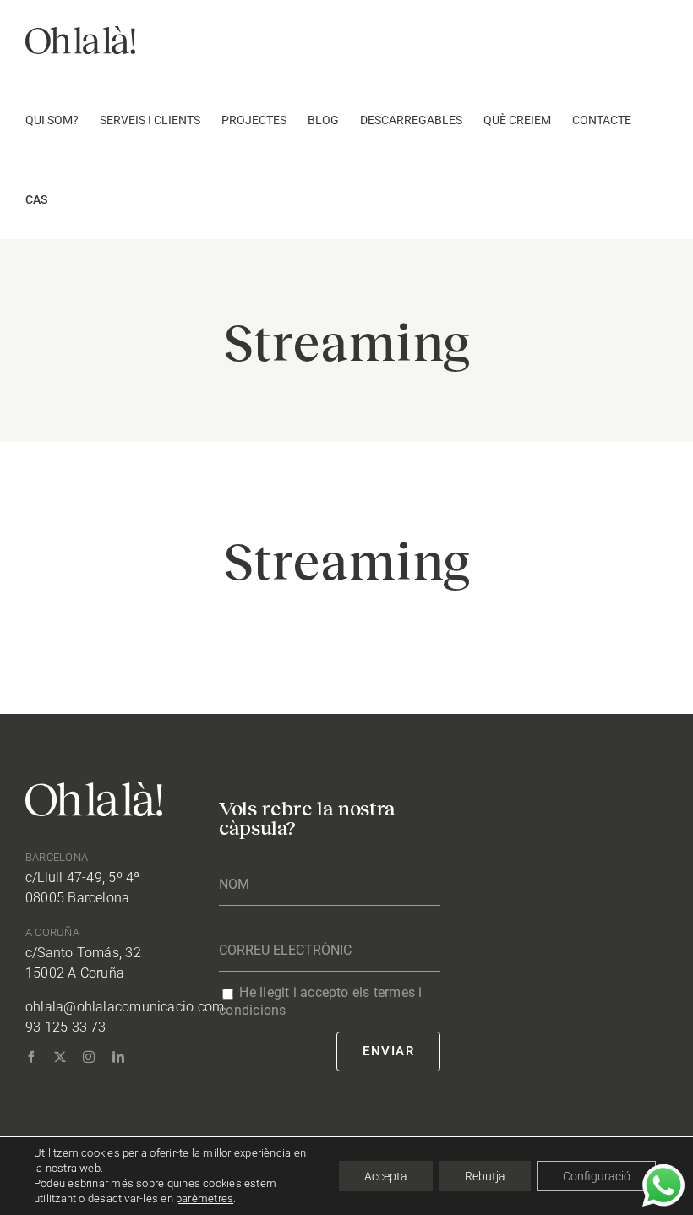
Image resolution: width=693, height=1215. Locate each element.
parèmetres (204, 1198)
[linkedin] (118, 1057)
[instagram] (89, 1057)
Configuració (596, 1176)
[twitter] (60, 1057)
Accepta (385, 1176)
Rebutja (485, 1176)
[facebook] (31, 1057)
